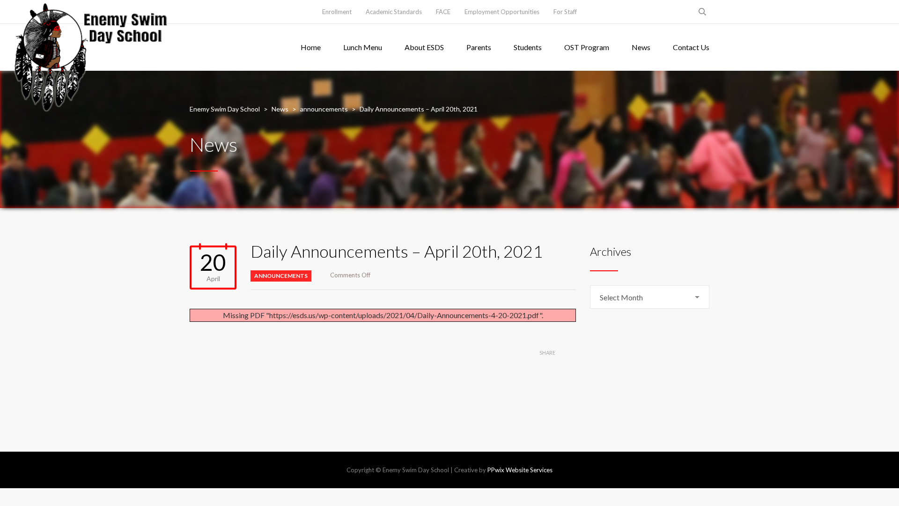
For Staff (565, 11)
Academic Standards (394, 11)
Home (311, 47)
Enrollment (337, 11)
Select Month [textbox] (621, 297)
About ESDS (424, 47)
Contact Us (691, 47)
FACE (443, 11)
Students (528, 47)
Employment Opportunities (501, 11)
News (641, 47)
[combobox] (649, 297)
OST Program (586, 47)
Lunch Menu (362, 47)
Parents (478, 47)
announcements (281, 275)
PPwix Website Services (520, 470)
